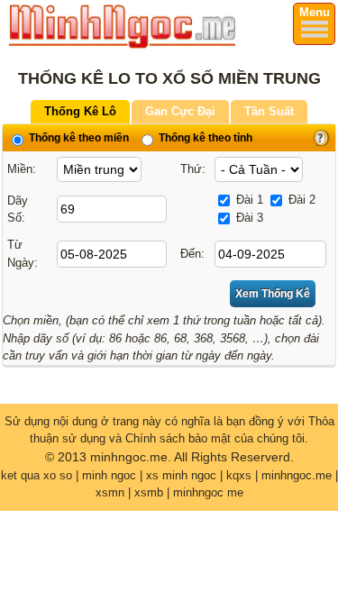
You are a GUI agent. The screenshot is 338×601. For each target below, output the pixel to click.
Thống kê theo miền (77, 138)
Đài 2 (300, 199)
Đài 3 (248, 217)
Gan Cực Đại (180, 111)
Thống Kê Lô (80, 111)
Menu (314, 12)
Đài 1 (248, 199)
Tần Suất (269, 111)
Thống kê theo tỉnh (204, 138)
